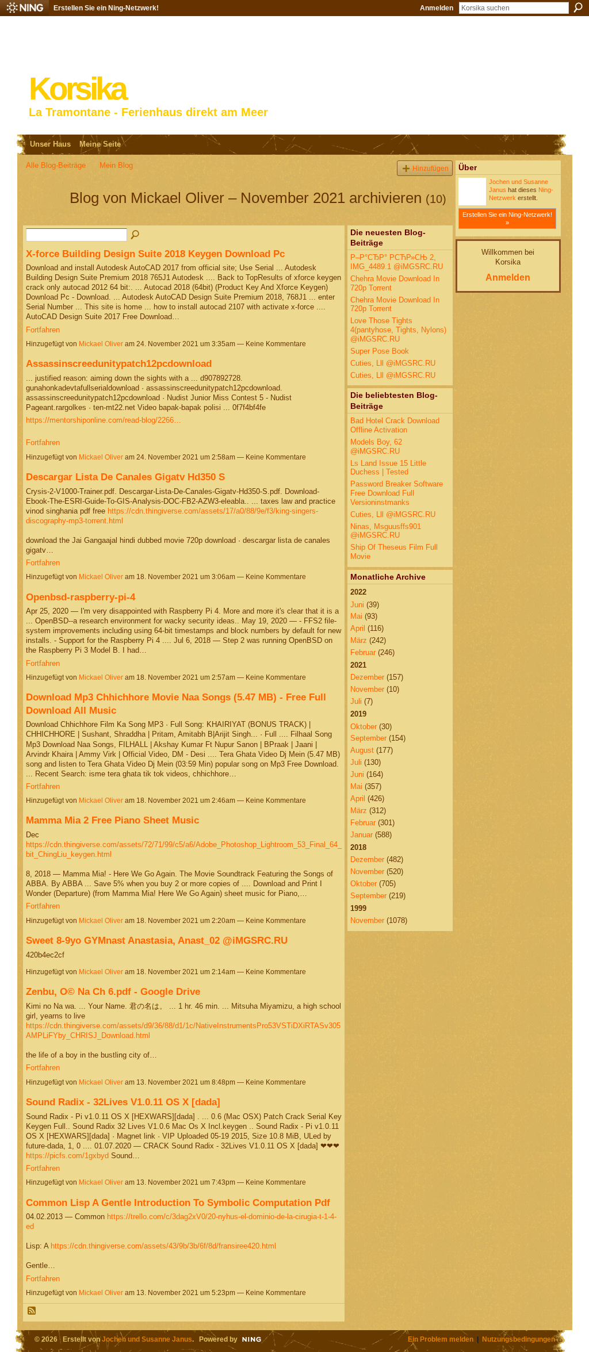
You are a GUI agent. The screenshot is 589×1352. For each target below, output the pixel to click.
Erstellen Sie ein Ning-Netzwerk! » (507, 218)
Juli (356, 701)
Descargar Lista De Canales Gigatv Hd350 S (125, 476)
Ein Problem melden (440, 1339)
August (362, 750)
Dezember (367, 677)
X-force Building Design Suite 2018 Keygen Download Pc (155, 253)
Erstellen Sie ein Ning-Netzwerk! (106, 8)
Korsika (77, 88)
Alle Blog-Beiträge (56, 165)
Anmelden (436, 8)
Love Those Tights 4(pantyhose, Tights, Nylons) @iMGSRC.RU (398, 329)
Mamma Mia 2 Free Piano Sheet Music (112, 820)
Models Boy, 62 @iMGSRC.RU (376, 446)
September (368, 738)
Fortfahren (43, 329)
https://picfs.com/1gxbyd (67, 1155)
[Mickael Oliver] (44, 218)
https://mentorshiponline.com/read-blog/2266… (103, 420)
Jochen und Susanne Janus (147, 1339)
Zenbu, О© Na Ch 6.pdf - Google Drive (113, 991)
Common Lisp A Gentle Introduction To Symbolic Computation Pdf (178, 1202)
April (357, 628)
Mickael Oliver (101, 344)
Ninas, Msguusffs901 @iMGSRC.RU (385, 531)
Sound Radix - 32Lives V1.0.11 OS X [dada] (123, 1102)
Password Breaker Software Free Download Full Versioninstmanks (396, 493)
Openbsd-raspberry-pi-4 (80, 597)
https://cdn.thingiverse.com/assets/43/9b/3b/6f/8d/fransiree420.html (163, 1246)
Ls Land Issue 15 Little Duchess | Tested (388, 468)
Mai (356, 616)
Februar (363, 652)
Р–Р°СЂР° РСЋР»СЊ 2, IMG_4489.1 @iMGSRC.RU (396, 262)
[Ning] (24, 8)
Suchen (578, 7)
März (358, 640)
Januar (361, 834)
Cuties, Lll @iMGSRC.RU (392, 363)
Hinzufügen (430, 168)
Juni (357, 604)
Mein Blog (116, 165)
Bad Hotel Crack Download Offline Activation (394, 425)
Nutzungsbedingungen (518, 1339)
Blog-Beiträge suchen (136, 235)
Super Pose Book (379, 351)
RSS (32, 1311)
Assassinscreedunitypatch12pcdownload (119, 363)
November (367, 689)
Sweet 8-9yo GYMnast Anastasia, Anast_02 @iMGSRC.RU (157, 940)
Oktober (363, 726)
